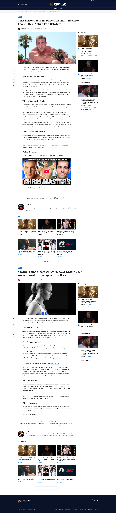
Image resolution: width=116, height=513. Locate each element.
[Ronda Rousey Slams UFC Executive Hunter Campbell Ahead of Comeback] (27, 224)
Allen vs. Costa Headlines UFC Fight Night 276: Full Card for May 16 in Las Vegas (66, 253)
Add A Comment (46, 261)
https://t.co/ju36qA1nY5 (28, 360)
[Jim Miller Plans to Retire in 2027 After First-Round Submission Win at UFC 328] (66, 224)
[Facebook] (13, 71)
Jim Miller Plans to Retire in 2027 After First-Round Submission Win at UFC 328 (66, 233)
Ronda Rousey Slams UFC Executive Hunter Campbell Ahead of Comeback (27, 233)
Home (55, 8)
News (60, 8)
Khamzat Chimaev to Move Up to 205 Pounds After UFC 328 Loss (26, 252)
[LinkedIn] (13, 77)
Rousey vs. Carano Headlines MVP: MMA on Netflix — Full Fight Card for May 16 (46, 253)
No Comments (37, 28)
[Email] (13, 83)
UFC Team (24, 28)
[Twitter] (13, 74)
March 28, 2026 (55, 363)
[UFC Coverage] (58, 4)
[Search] (97, 1)
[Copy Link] (13, 86)
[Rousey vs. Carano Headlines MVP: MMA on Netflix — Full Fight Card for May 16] (47, 244)
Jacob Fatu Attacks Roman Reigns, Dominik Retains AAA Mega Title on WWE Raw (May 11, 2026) (89, 101)
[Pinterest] (13, 80)
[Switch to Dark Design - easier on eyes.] (96, 0)
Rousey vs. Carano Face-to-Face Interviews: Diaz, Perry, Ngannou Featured (40, 0)
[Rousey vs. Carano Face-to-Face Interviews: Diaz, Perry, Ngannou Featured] (47, 224)
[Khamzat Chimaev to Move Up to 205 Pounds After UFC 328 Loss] (27, 244)
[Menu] (18, 4)
